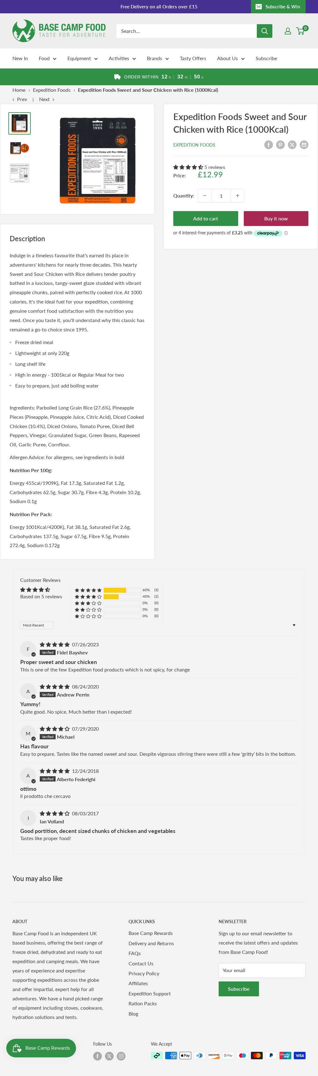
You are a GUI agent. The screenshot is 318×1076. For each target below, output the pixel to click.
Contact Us (141, 963)
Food (44, 58)
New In (20, 58)
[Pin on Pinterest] (280, 144)
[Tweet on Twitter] (292, 144)
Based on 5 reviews (41, 596)
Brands (154, 58)
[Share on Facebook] (268, 144)
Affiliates (138, 983)
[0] (300, 31)
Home (18, 90)
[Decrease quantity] (204, 195)
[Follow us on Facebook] (97, 1056)
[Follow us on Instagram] (121, 1056)
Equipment (79, 58)
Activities (119, 58)
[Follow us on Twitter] (109, 1056)
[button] (188, 167)
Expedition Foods (51, 90)
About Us (227, 58)
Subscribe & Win (283, 6)
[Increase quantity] (237, 195)
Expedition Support (150, 993)
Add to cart (205, 218)
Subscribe (266, 58)
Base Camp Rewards (151, 933)
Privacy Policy (144, 973)
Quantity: (183, 195)
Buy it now (276, 218)
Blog (133, 1013)
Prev (22, 99)
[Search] (264, 31)
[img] (55, 644)
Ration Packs (143, 1003)
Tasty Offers (193, 58)
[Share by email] (304, 144)
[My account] (288, 31)
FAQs (135, 953)
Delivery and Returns (151, 943)
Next (44, 99)
